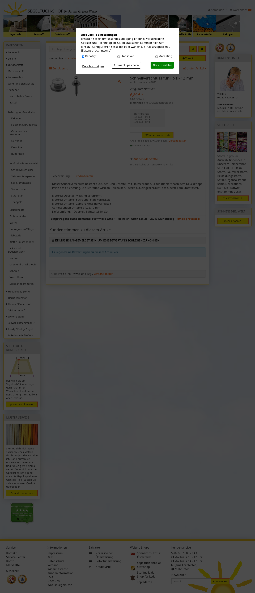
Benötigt (90, 56)
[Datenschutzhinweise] (96, 50)
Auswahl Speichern (126, 65)
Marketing (165, 56)
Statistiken (127, 56)
